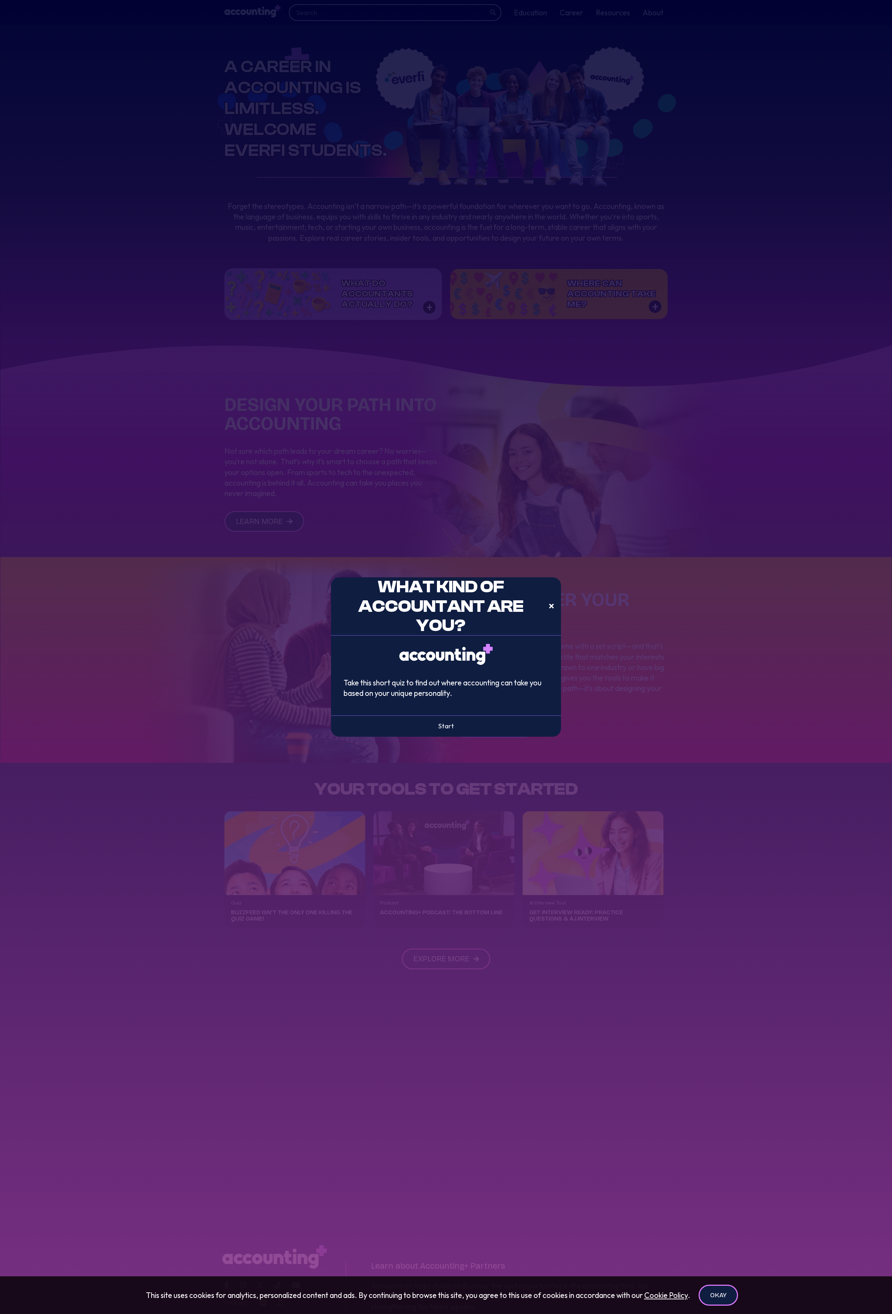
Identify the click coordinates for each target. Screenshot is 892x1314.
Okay (718, 1295)
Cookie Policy (666, 1295)
